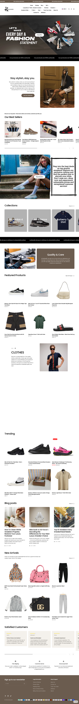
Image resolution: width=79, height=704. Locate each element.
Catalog (37, 5)
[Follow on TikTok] (11, 696)
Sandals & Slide (24, 10)
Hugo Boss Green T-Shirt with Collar (36, 334)
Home (31, 5)
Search (52, 690)
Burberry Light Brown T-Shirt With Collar (61, 492)
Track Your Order (47, 10)
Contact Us (36, 12)
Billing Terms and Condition (39, 690)
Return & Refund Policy (38, 688)
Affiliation (43, 12)
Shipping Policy (36, 686)
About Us (56, 10)
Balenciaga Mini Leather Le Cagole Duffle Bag (38, 586)
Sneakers (53, 7)
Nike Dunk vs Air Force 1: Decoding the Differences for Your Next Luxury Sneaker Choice (39, 532)
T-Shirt (33, 10)
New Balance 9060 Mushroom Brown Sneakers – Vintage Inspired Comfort (30, 141)
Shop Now (39, 34)
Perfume (46, 7)
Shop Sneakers (39, 176)
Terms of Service (37, 682)
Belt (47, 5)
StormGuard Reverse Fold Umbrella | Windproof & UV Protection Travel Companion (13, 141)
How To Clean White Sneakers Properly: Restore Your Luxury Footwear (13, 532)
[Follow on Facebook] (5, 696)
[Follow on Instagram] (8, 696)
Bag (42, 5)
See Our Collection (28, 95)
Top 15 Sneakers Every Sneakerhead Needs (63, 530)
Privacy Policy (36, 684)
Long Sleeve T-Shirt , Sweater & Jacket (32, 7)
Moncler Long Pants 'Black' (58, 586)
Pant (39, 10)
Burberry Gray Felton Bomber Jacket (13, 616)
